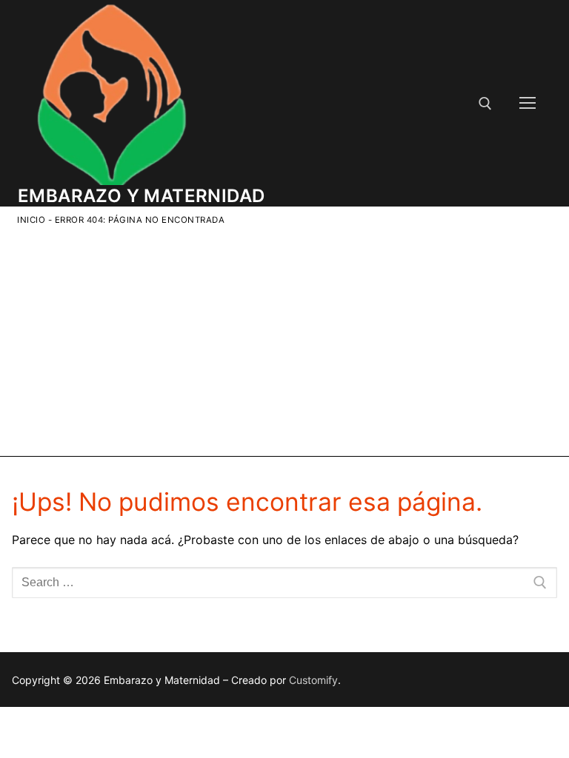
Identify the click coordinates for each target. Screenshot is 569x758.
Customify (313, 680)
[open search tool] (485, 103)
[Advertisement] (286, 338)
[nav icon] (527, 103)
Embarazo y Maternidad (141, 196)
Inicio (31, 220)
